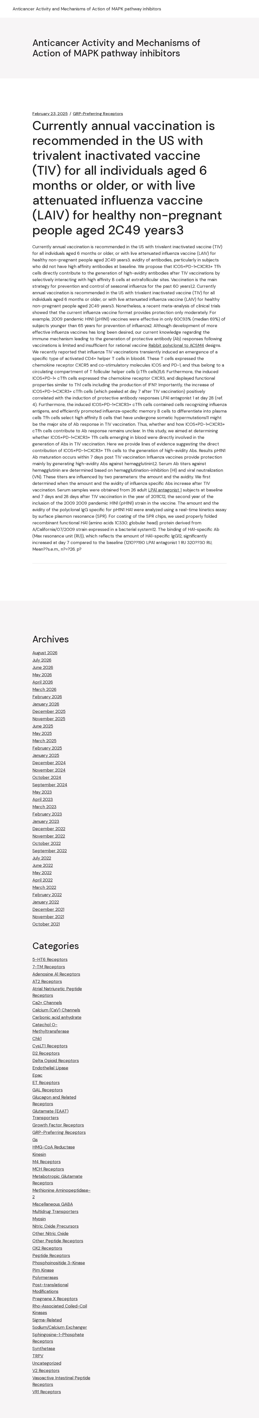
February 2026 (47, 697)
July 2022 (41, 858)
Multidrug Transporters (55, 1211)
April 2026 (42, 682)
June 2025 (42, 726)
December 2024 (49, 763)
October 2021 (46, 924)
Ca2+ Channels (47, 1002)
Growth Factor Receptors (58, 1125)
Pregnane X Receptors (55, 1298)
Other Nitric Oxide (50, 1233)
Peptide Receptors (51, 1255)
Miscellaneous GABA (52, 1204)
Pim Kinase (43, 1270)
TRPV (37, 1356)
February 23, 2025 (50, 113)
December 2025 (49, 711)
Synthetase (43, 1348)
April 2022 (42, 880)
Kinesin (39, 1154)
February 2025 (47, 748)
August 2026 (44, 653)
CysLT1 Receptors (50, 1046)
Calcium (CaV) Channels (56, 1010)
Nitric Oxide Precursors (55, 1226)
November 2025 (48, 719)
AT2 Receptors (47, 981)
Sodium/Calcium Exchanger (59, 1327)
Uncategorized (46, 1363)
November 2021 (48, 916)
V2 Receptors (45, 1370)
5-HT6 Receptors (50, 959)
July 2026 (41, 660)
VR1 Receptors (46, 1391)
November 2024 (49, 770)
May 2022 (42, 872)
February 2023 (47, 814)
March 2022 (44, 887)
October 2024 (46, 777)
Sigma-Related (47, 1320)
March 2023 (44, 806)
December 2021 (48, 909)
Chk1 (36, 1038)
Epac (37, 1075)
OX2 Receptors (47, 1248)
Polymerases (45, 1277)
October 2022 (46, 843)
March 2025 (44, 741)
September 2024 (49, 784)
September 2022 (49, 850)
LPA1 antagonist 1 (165, 490)
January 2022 (45, 902)
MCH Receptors (48, 1169)
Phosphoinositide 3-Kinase (58, 1263)
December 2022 (48, 828)
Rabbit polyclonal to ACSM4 (176, 345)
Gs (35, 1139)
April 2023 (42, 799)
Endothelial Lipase (50, 1068)
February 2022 (47, 894)
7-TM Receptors (48, 967)
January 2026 (45, 704)
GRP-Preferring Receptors (98, 113)
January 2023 (45, 821)
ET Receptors (46, 1082)
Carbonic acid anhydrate (56, 1017)
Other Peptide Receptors (57, 1241)
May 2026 (42, 675)
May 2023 (42, 792)
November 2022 (48, 836)
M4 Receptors (46, 1161)
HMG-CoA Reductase (53, 1147)
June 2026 (42, 667)
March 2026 (44, 689)
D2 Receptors (46, 1053)
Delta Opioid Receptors (55, 1060)
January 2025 (45, 755)
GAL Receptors (47, 1090)
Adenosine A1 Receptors (56, 974)
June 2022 (42, 865)
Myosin (39, 1219)
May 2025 (42, 733)
